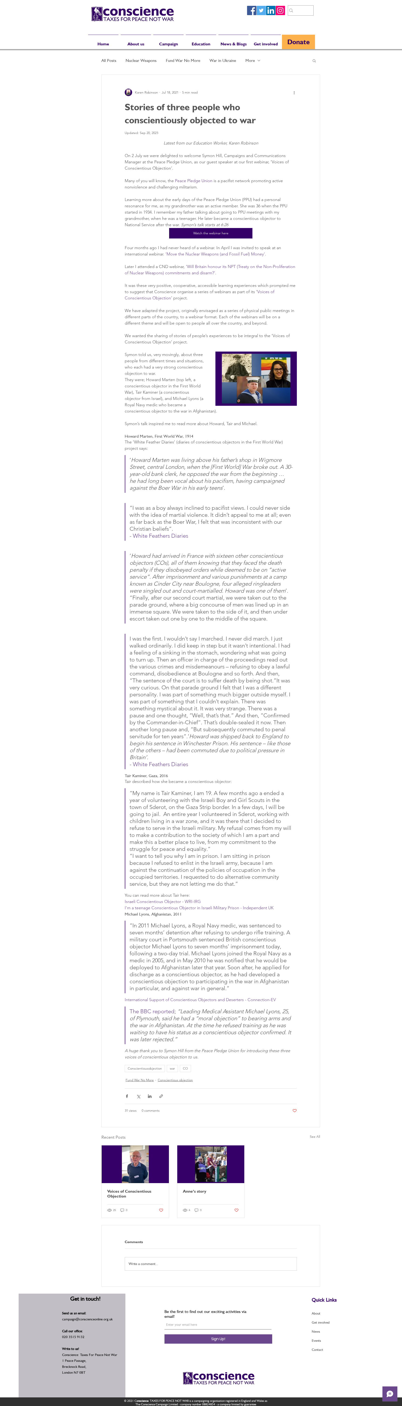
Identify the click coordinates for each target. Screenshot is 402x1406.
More (250, 60)
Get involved (321, 1322)
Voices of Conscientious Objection (129, 1193)
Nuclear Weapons (141, 60)
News (316, 1331)
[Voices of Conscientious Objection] (135, 1164)
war (172, 1068)
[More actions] (294, 92)
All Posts (108, 60)
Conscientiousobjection (145, 1068)
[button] (314, 60)
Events (316, 1341)
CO (185, 1068)
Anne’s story (194, 1191)
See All (315, 1136)
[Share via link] (161, 1096)
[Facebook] (251, 10)
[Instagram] (280, 10)
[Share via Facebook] (127, 1096)
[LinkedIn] (270, 10)
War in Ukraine (223, 60)
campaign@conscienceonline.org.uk (87, 1319)
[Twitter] (261, 10)
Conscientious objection (175, 1080)
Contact (317, 1350)
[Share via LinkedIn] (149, 1096)
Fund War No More (183, 60)
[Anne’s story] (211, 1164)
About (316, 1313)
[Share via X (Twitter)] (138, 1096)
